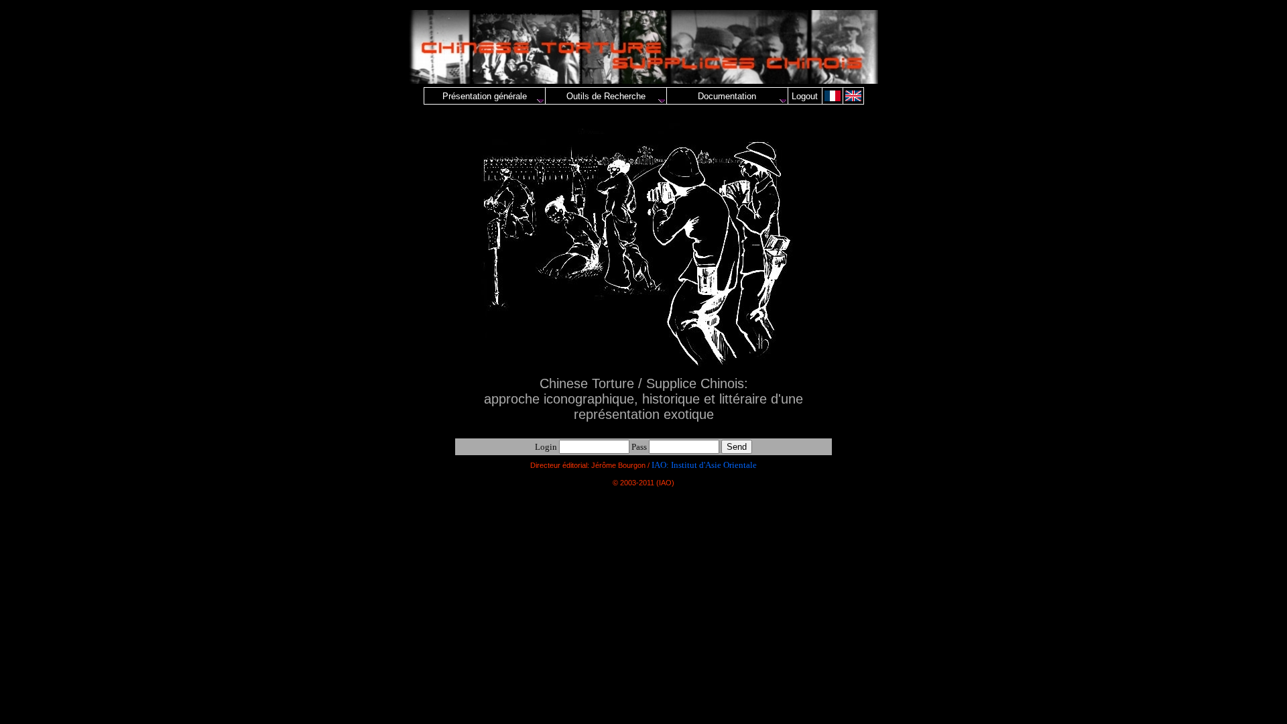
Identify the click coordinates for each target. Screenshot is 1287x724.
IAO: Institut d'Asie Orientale (704, 465)
